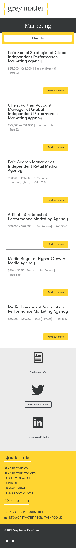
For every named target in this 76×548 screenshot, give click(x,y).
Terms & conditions (18, 493)
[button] (70, 9)
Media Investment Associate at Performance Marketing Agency (38, 309)
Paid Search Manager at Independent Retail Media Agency (32, 166)
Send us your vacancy (20, 473)
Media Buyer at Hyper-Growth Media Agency (36, 261)
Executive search (17, 478)
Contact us (12, 483)
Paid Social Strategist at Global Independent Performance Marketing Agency (38, 57)
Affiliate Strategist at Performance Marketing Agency (38, 217)
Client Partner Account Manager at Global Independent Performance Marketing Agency (33, 111)
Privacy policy (14, 488)
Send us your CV (16, 468)
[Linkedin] (13, 541)
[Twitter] (7, 541)
